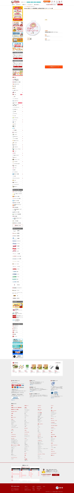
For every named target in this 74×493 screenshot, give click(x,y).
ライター (52, 430)
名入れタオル (13, 420)
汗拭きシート (13, 447)
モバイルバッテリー (40, 441)
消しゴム (26, 421)
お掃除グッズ (26, 460)
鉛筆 (25, 413)
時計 (51, 432)
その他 (46, 19)
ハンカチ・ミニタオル (14, 425)
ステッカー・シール (53, 416)
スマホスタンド (40, 446)
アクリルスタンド (53, 414)
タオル (12, 419)
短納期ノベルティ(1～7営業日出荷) (16, 407)
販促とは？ (17, 317)
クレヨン (26, 414)
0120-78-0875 (50, 4)
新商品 (12, 405)
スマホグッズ (40, 440)
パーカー (39, 457)
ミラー (52, 446)
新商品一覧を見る (58, 362)
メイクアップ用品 (53, 447)
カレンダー (13, 438)
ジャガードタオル (13, 426)
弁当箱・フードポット (40, 417)
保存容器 (39, 416)
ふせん (25, 430)
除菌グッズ (12, 454)
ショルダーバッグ (27, 446)
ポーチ (25, 453)
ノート (25, 419)
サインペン (26, 412)
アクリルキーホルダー (54, 423)
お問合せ (60, 4)
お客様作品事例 (28, 6)
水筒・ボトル (40, 409)
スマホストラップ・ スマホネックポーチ (43, 448)
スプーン (39, 426)
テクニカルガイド (30, 4)
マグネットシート (53, 428)
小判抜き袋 (26, 444)
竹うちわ (12, 430)
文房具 (25, 407)
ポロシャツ (39, 456)
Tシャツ (39, 455)
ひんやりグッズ (13, 436)
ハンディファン (13, 434)
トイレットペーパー (13, 455)
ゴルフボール (53, 434)
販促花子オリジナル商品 (14, 409)
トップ (25, 6)
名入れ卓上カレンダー (14, 439)
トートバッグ (26, 439)
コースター (39, 432)
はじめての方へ (18, 4)
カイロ (52, 449)
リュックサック (26, 450)
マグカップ (39, 405)
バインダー (26, 425)
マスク (12, 453)
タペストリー (52, 441)
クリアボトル (39, 410)
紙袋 (25, 451)
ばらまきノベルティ (14, 411)
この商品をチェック (54, 66)
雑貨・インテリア (53, 410)
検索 (18, 58)
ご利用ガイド (24, 4)
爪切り (12, 452)
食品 (12, 415)
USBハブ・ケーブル (40, 437)
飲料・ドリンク (13, 417)
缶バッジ (52, 415)
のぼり (52, 437)
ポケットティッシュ (27, 435)
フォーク (39, 427)
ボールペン (26, 428)
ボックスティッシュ (27, 436)
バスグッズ (12, 448)
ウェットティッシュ (13, 446)
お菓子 (12, 413)
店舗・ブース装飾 (53, 436)
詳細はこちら (31, 384)
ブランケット (53, 451)
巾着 (25, 443)
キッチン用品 (40, 412)
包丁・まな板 (39, 418)
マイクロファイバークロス (14, 427)
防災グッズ (52, 455)
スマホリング (39, 447)
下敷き (25, 426)
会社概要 (33, 486)
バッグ (25, 438)
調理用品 (39, 419)
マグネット (52, 427)
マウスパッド (39, 438)
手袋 (51, 407)
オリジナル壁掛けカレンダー (15, 443)
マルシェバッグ (26, 445)
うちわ (12, 429)
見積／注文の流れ (36, 4)
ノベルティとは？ (18, 315)
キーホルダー (53, 422)
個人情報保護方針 (39, 486)
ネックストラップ (53, 453)
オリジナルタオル (13, 421)
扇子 (12, 432)
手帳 (25, 420)
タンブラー (39, 407)
